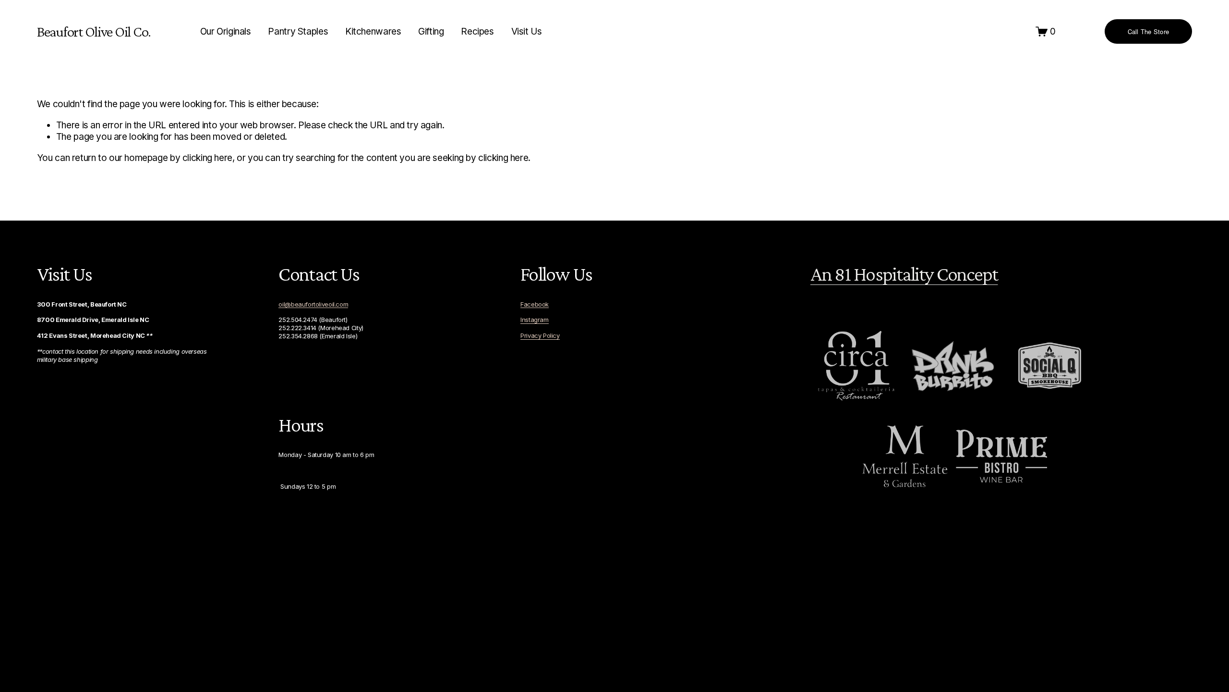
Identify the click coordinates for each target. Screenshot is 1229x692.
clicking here (207, 157)
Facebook (534, 304)
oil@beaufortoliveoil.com (313, 304)
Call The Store (1148, 31)
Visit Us (526, 31)
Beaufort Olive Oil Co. (94, 31)
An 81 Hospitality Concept (904, 274)
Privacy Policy (540, 335)
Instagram (534, 319)
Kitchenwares (373, 31)
